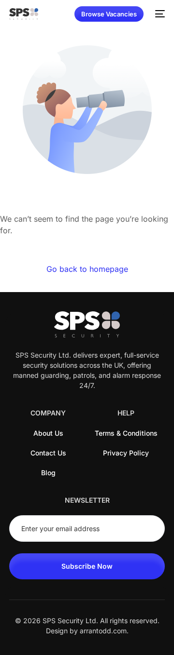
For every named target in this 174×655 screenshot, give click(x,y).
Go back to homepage (87, 269)
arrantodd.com (103, 631)
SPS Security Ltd (69, 620)
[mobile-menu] (159, 14)
